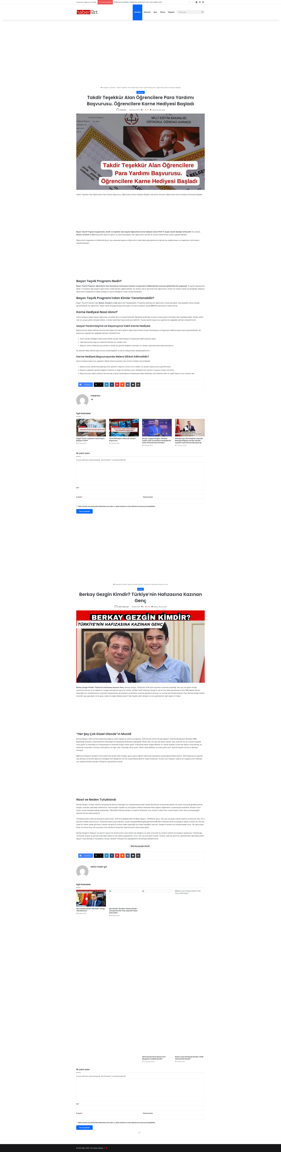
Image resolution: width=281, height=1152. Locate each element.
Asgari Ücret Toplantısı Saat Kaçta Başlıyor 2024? (90, 439)
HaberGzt (123, 110)
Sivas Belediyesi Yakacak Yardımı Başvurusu (122, 439)
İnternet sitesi (148, 497)
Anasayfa (105, 87)
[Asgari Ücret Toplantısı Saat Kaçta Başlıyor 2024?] (91, 427)
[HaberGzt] (87, 12)
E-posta (79, 497)
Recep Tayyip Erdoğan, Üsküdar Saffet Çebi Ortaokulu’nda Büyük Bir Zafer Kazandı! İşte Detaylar (156, 440)
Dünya (162, 12)
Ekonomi (147, 12)
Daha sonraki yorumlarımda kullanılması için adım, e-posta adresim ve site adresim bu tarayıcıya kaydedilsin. (116, 506)
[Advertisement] (66, 36)
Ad (77, 488)
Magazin (171, 12)
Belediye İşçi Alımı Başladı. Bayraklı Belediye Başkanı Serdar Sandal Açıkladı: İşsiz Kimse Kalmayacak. (189, 440)
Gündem (137, 12)
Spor (155, 12)
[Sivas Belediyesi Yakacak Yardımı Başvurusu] (124, 427)
